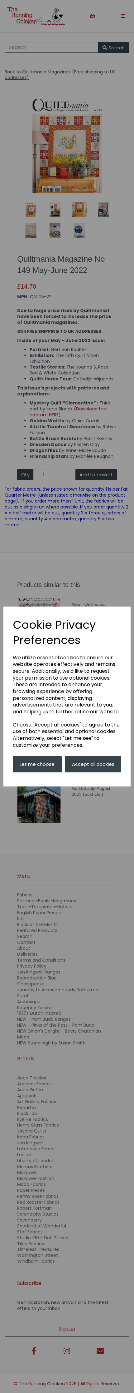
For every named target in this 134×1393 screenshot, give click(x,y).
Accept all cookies (93, 764)
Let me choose (37, 764)
